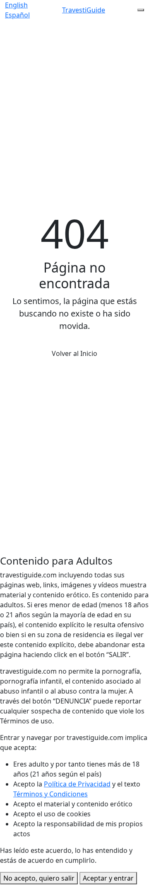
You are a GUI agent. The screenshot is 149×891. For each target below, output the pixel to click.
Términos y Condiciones (50, 793)
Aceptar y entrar (108, 878)
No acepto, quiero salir (38, 878)
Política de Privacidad (77, 784)
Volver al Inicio (74, 353)
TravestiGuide (83, 10)
